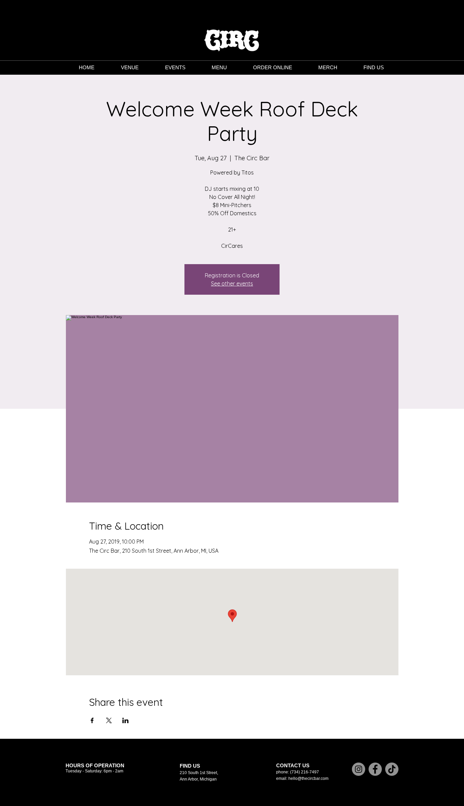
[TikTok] (391, 769)
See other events (232, 283)
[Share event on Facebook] (92, 720)
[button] (219, 67)
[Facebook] (375, 769)
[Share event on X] (109, 720)
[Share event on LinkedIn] (125, 720)
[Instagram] (358, 769)
